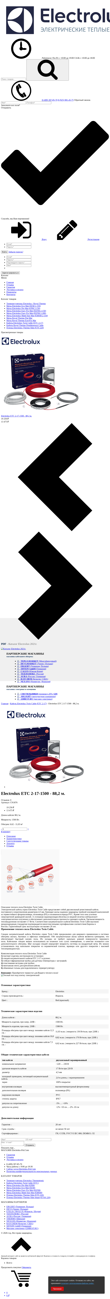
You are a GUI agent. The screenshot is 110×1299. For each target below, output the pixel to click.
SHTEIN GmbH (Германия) (18, 1226)
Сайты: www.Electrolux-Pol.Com (21, 1169)
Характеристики (14, 838)
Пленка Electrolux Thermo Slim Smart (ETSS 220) (28, 1197)
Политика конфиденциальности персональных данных (31, 1171)
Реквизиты (11, 292)
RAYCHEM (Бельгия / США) (19, 1223)
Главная (10, 282)
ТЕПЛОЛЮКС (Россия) (17, 1214)
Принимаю (57, 1289)
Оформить (26, 1267)
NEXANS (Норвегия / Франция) (21, 1221)
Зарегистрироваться (10, 273)
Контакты (10, 294)
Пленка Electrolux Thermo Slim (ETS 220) (25, 1195)
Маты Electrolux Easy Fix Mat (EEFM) (23, 1190)
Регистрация (93, 239)
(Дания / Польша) (35, 664)
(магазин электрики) (34, 699)
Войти (4, 252)
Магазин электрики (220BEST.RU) (22, 1228)
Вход (44, 239)
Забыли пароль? (16, 252)
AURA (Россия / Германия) (18, 1216)
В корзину (5, 831)
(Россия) (30, 674)
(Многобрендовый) (37, 661)
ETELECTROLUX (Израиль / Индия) (23, 1211)
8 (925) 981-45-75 (66, 100)
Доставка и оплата (14, 289)
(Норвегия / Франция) (33, 681)
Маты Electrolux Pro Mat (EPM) (20, 1185)
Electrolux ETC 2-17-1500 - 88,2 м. (16, 416)
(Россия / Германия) (31, 676)
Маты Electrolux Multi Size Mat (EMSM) (24, 1193)
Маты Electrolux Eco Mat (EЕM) (20, 1188)
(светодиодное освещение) (36, 696)
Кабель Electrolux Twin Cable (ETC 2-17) (28, 703)
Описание (11, 836)
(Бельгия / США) (32, 679)
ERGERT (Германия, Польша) (20, 1206)
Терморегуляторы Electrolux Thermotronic (25, 1180)
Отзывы (10, 285)
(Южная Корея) (30, 671)
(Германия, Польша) (33, 666)
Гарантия (10, 287)
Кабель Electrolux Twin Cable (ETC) (22, 1183)
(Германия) (31, 669)
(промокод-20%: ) (37, 694)
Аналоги (10, 843)
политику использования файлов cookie (77, 1283)
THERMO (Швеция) (15, 1219)
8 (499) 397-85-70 (49, 100)
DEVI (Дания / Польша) (17, 1209)
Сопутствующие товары (17, 841)
